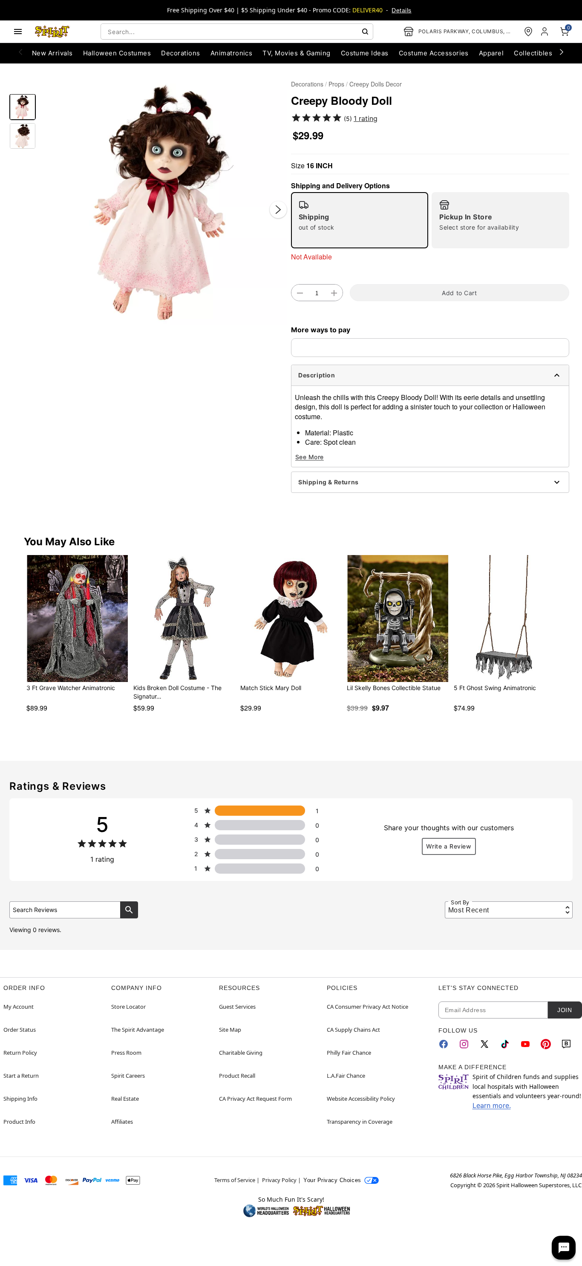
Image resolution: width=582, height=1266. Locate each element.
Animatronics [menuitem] (231, 53)
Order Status (19, 1029)
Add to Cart (459, 292)
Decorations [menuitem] (180, 53)
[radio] (359, 220)
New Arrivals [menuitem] (52, 53)
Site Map (230, 1029)
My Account (18, 1006)
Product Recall (237, 1075)
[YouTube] (525, 1044)
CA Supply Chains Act (353, 1029)
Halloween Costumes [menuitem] (117, 53)
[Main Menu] (18, 31)
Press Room (126, 1052)
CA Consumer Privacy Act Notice (367, 1006)
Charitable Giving (240, 1052)
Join (564, 1010)
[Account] (545, 31)
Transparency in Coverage (359, 1121)
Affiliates (122, 1121)
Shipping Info (20, 1098)
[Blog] (566, 1044)
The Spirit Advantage (137, 1029)
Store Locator (128, 1006)
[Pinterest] (546, 1044)
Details (401, 10)
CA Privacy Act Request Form (255, 1098)
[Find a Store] (528, 31)
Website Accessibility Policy (361, 1098)
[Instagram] (464, 1044)
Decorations (307, 84)
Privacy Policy (279, 1180)
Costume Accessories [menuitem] (434, 53)
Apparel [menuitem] (491, 53)
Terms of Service (234, 1180)
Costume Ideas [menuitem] (365, 53)
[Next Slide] (278, 209)
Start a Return (21, 1075)
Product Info (19, 1121)
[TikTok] (505, 1044)
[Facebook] (443, 1044)
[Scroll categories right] (561, 51)
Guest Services (237, 1006)
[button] (163, 201)
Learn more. (492, 1105)
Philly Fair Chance (349, 1052)
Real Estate (125, 1098)
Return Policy (20, 1052)
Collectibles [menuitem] (533, 53)
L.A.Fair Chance (346, 1075)
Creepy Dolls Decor (375, 84)
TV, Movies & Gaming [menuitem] (296, 53)
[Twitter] (484, 1044)
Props (336, 84)
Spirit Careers (128, 1075)
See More (309, 456)
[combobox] (237, 31)
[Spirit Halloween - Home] (52, 31)
